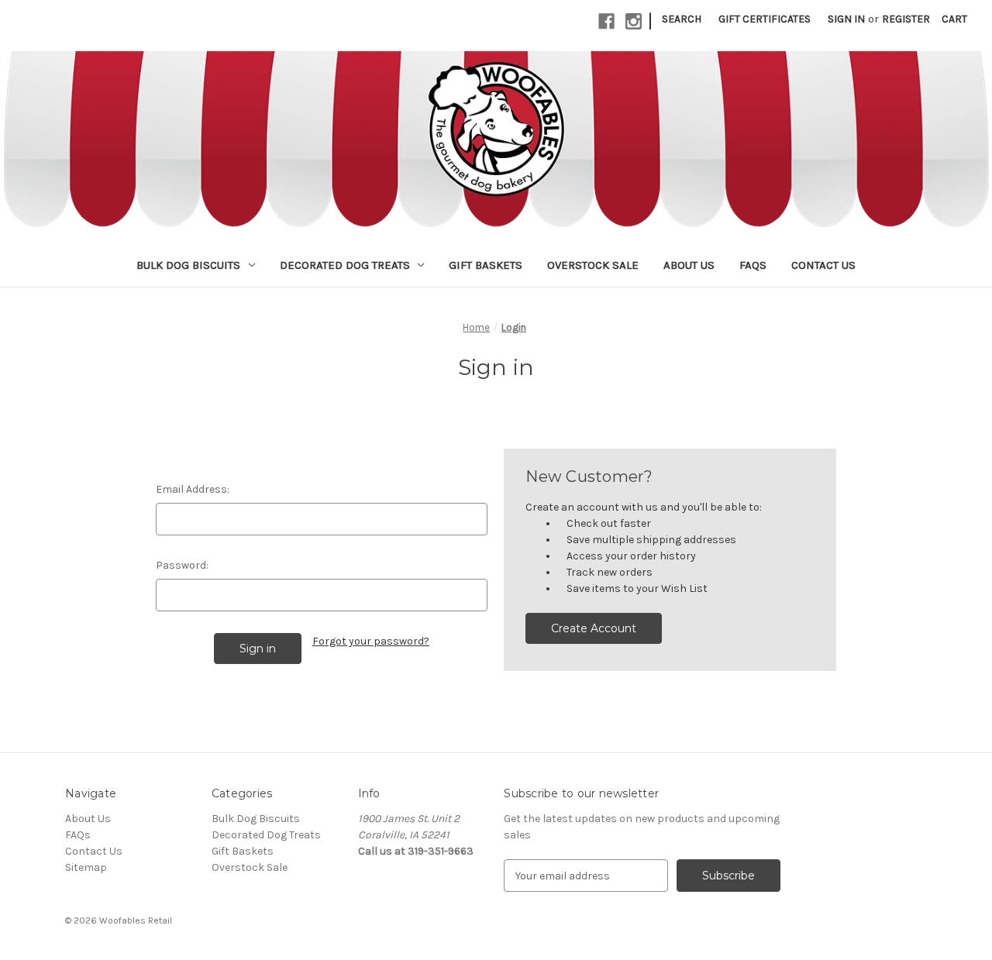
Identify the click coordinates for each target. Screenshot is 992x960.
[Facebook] (606, 21)
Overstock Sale (593, 265)
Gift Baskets (485, 265)
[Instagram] (633, 21)
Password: (182, 565)
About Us (689, 265)
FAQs (752, 265)
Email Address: (192, 489)
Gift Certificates (764, 19)
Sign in (846, 19)
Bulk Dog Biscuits (188, 265)
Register (906, 19)
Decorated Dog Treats (345, 265)
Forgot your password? (370, 641)
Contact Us (823, 265)
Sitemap (86, 867)
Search (681, 19)
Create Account (593, 628)
